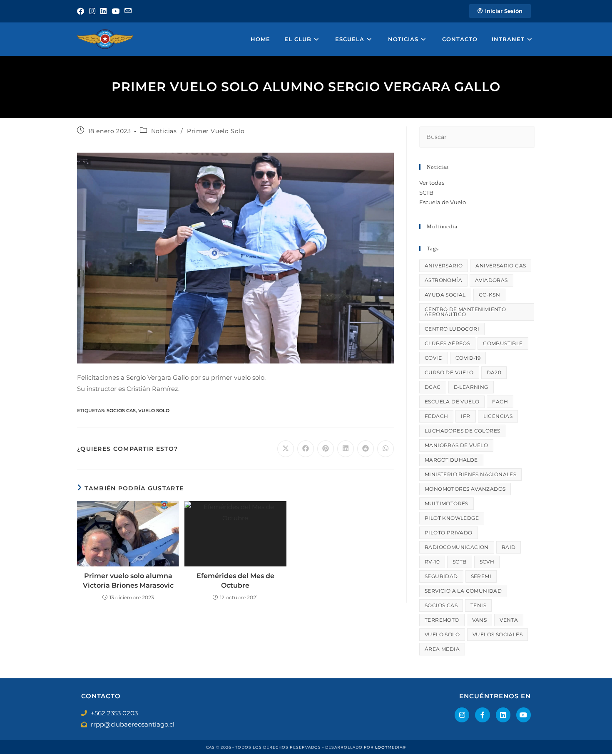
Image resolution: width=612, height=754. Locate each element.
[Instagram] (462, 714)
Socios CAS (121, 410)
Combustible (502, 343)
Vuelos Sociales (497, 634)
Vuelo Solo (153, 410)
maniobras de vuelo (456, 445)
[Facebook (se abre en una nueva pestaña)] (82, 11)
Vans (479, 620)
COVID (434, 358)
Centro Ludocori (452, 329)
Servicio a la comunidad (463, 591)
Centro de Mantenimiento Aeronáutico (465, 311)
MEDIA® (390, 747)
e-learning (471, 387)
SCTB (426, 192)
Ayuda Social (445, 295)
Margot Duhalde (451, 460)
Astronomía (443, 280)
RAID (509, 547)
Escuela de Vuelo (442, 202)
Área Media (442, 649)
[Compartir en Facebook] (305, 448)
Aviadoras (491, 280)
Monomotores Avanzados (465, 489)
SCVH (487, 562)
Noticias (164, 131)
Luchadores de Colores (462, 431)
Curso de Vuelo (449, 372)
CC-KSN (489, 295)
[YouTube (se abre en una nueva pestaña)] (115, 11)
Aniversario (444, 265)
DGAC (433, 387)
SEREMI (481, 576)
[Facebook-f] (482, 714)
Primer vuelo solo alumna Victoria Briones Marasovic (128, 580)
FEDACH (436, 416)
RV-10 (432, 562)
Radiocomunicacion (457, 547)
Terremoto (442, 620)
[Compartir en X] (285, 448)
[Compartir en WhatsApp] (385, 448)
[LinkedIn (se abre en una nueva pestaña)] (103, 11)
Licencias (498, 416)
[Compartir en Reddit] (365, 448)
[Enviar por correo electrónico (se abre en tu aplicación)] (128, 11)
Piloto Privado (449, 532)
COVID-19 (467, 358)
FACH (500, 401)
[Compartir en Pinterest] (325, 448)
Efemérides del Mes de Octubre (235, 580)
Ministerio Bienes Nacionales (470, 474)
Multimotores (446, 503)
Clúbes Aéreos (447, 343)
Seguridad (441, 576)
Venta (509, 620)
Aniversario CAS (500, 265)
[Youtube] (523, 714)
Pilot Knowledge (452, 518)
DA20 (494, 372)
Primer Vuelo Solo (215, 131)
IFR (465, 416)
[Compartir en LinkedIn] (345, 448)
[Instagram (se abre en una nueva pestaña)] (92, 11)
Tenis (478, 605)
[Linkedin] (503, 714)
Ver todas (431, 182)
